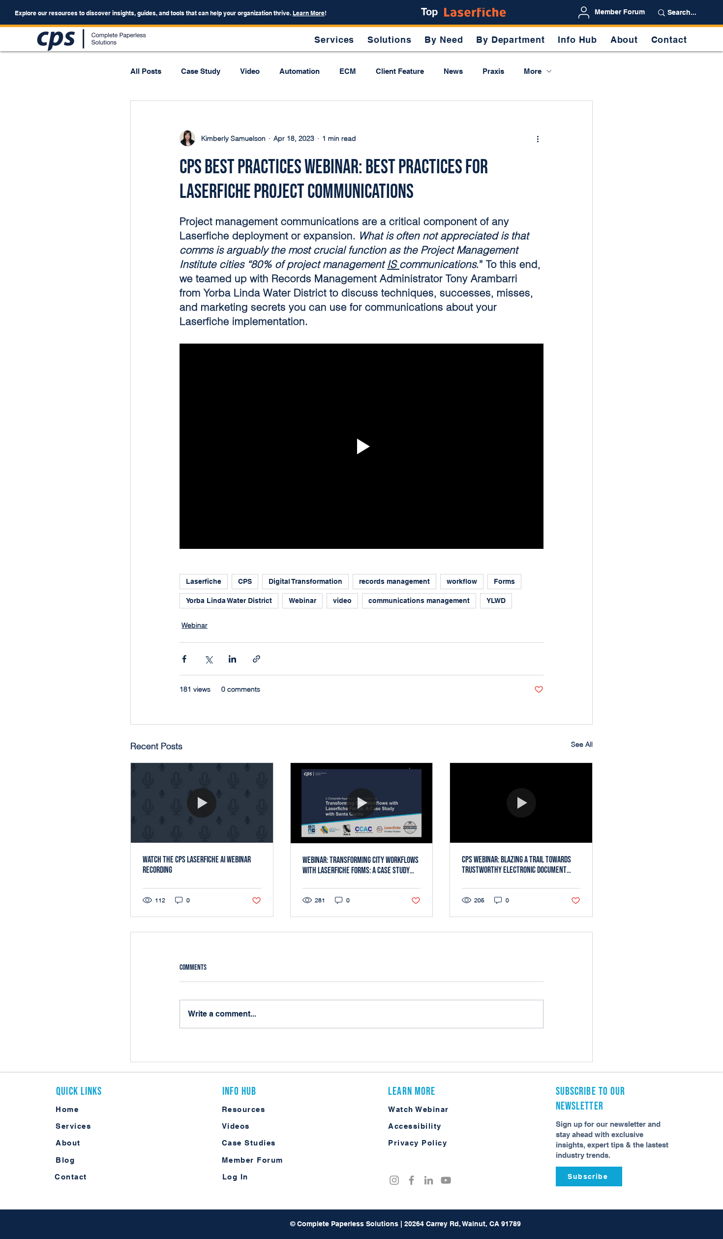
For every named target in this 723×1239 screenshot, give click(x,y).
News (453, 71)
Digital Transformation (305, 581)
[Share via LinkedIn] (232, 659)
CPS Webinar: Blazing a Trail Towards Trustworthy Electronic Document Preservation (516, 865)
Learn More (309, 13)
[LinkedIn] (428, 1180)
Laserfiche (203, 581)
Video (250, 71)
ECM (347, 71)
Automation (299, 71)
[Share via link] (256, 659)
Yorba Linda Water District (229, 600)
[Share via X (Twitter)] (208, 659)
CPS (245, 581)
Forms (504, 581)
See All (582, 744)
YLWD (496, 600)
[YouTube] (446, 1180)
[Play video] (361, 446)
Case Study (200, 71)
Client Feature (400, 71)
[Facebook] (411, 1180)
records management (394, 581)
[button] (444, 40)
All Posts (145, 71)
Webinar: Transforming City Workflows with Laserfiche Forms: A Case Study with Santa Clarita (360, 865)
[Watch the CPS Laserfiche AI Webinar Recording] (202, 803)
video (342, 600)
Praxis (493, 71)
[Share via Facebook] (184, 659)
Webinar (302, 600)
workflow (462, 581)
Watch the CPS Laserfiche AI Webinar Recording (197, 865)
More (533, 71)
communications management (419, 600)
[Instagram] (394, 1180)
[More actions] (537, 138)
